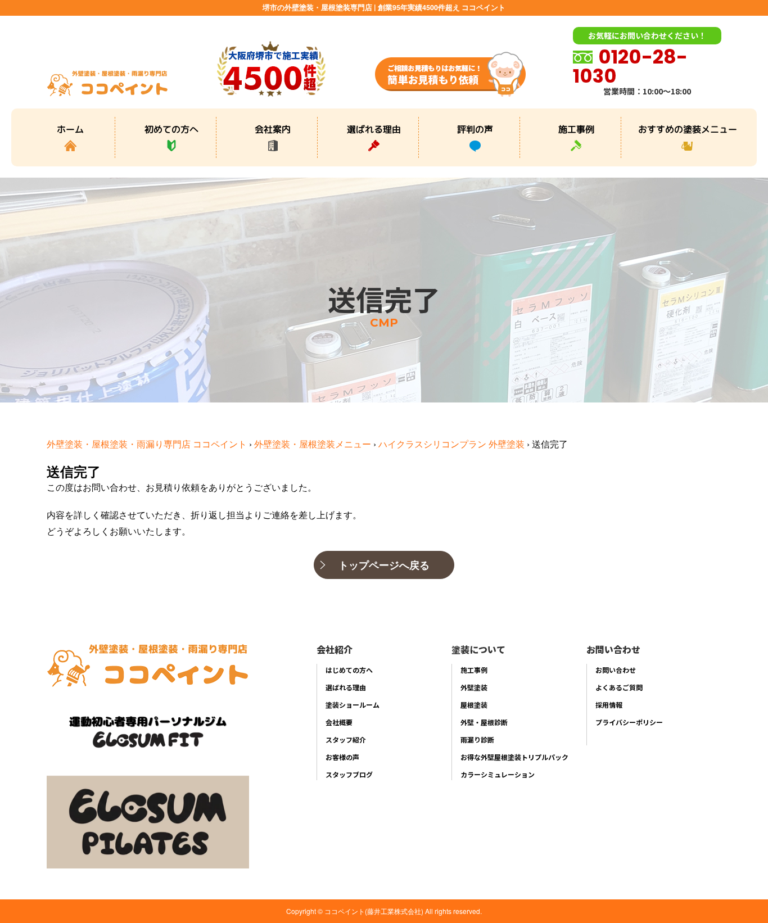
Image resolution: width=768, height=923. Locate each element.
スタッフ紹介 (346, 739)
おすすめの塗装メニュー (687, 129)
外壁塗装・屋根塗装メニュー (312, 443)
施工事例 (576, 129)
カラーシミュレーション (497, 774)
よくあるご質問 (619, 687)
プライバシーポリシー (629, 722)
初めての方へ (171, 129)
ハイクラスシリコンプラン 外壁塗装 (451, 443)
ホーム (70, 129)
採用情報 (608, 704)
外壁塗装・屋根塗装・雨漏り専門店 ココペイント (147, 443)
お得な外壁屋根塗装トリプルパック (514, 757)
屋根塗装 (473, 704)
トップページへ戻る (384, 565)
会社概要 (339, 722)
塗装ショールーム (353, 704)
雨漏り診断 (477, 739)
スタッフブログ (349, 774)
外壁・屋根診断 (484, 722)
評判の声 (475, 129)
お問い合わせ (615, 670)
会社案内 (273, 129)
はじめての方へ (349, 670)
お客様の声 (342, 757)
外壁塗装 (473, 687)
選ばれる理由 (374, 129)
